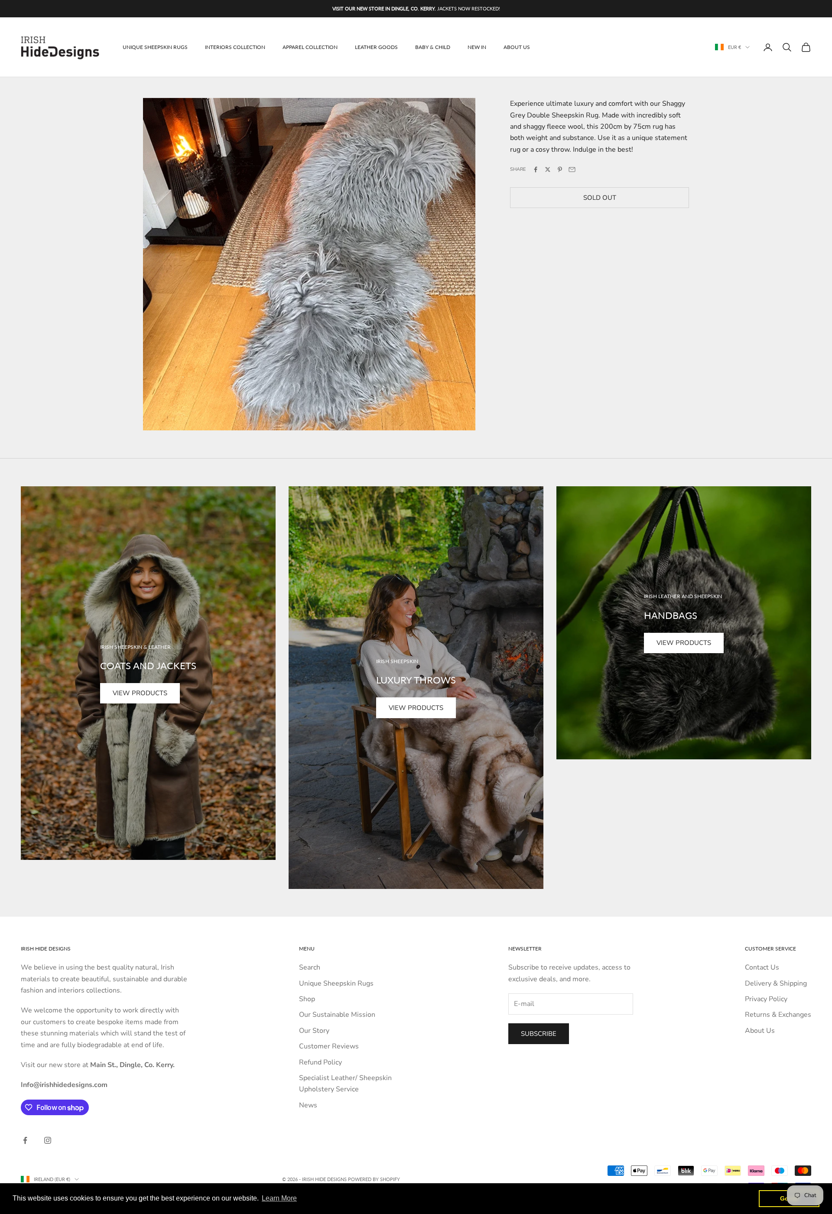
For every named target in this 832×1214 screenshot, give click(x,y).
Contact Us (762, 967)
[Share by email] (572, 169)
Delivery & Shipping (776, 983)
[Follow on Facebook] (25, 1140)
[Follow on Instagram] (47, 1140)
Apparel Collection (310, 47)
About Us (517, 47)
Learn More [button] (279, 1198)
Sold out (599, 197)
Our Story (314, 1030)
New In (477, 47)
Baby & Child (432, 47)
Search (309, 967)
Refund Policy (320, 1062)
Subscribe (538, 1033)
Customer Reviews (329, 1046)
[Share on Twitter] (547, 169)
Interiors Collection (235, 47)
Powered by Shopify (374, 1179)
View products (140, 693)
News (308, 1105)
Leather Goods (376, 47)
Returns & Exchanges (778, 1014)
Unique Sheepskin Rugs (155, 47)
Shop (307, 999)
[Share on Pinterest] (559, 169)
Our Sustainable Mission (337, 1014)
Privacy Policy (766, 999)
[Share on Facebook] (535, 169)
